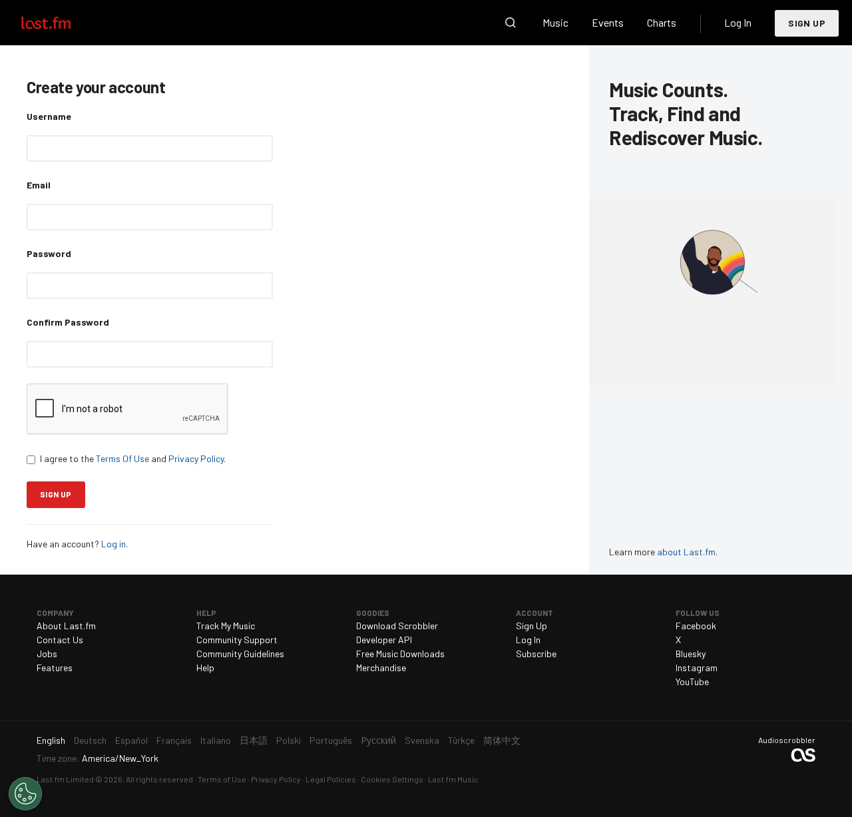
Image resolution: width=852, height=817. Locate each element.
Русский (378, 740)
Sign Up (806, 23)
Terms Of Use (122, 458)
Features (55, 667)
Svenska (422, 740)
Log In (737, 22)
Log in (113, 543)
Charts (661, 22)
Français (174, 740)
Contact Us (60, 639)
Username (49, 116)
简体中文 (502, 740)
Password (49, 253)
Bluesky (691, 653)
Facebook (696, 625)
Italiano (215, 740)
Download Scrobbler (397, 625)
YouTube (692, 681)
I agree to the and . (133, 458)
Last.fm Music (453, 779)
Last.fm (61, 22)
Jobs (47, 653)
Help (205, 667)
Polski (288, 740)
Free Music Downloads (400, 653)
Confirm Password (68, 322)
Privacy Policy (196, 458)
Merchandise (381, 667)
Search (510, 22)
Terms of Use (222, 779)
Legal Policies (331, 779)
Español (131, 740)
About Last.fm (66, 625)
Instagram (697, 667)
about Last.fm (686, 551)
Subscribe (536, 653)
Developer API (384, 639)
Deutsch (90, 740)
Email (39, 184)
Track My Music (225, 625)
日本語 (254, 740)
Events (608, 22)
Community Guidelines (240, 653)
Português (331, 740)
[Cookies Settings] (25, 793)
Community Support (237, 639)
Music (555, 22)
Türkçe (461, 740)
